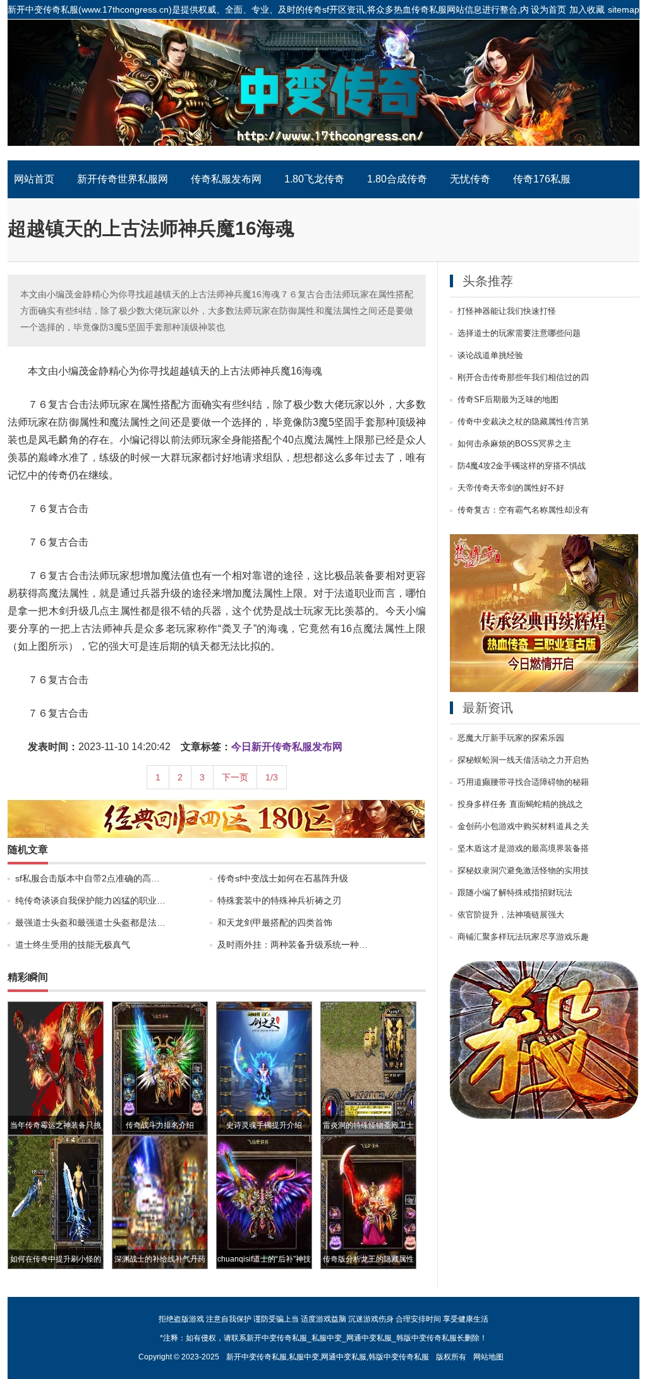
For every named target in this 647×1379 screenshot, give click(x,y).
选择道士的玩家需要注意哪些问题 (519, 333)
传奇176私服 (542, 179)
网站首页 (34, 179)
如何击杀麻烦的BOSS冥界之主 (514, 443)
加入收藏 (587, 9)
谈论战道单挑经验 (490, 355)
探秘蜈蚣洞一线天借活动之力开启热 (523, 760)
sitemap (623, 9)
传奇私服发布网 (226, 179)
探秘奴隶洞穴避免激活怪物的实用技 (523, 870)
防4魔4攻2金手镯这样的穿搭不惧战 (521, 466)
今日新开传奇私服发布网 (286, 746)
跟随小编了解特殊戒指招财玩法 (514, 892)
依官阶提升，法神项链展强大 (510, 914)
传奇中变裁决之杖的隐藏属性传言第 (523, 421)
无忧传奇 (470, 179)
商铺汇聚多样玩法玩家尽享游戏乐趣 (523, 937)
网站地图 (488, 1356)
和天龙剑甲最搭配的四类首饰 (274, 922)
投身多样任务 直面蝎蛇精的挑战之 (520, 804)
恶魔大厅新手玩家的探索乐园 (510, 738)
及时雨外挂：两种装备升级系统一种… (292, 945)
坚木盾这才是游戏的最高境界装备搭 (523, 848)
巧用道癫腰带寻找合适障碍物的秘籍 (523, 782)
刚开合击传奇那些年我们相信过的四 (523, 377)
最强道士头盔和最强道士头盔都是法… (90, 922)
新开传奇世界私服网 (122, 179)
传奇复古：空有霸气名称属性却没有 (523, 510)
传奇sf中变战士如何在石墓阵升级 (282, 878)
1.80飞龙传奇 (314, 179)
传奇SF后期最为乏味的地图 (508, 399)
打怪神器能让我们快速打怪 (506, 311)
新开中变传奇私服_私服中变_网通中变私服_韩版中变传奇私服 (323, 90)
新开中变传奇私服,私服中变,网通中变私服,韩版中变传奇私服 (327, 1356)
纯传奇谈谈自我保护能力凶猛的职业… (90, 900)
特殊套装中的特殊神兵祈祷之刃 (279, 900)
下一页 (235, 777)
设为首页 (548, 9)
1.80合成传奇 (397, 179)
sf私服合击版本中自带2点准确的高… (87, 878)
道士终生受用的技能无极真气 (72, 945)
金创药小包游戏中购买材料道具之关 (523, 826)
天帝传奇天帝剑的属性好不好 (510, 488)
